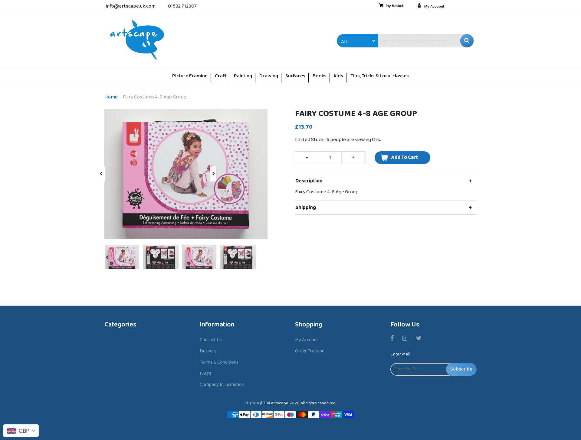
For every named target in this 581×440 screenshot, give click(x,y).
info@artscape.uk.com (131, 6)
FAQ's (205, 373)
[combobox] (413, 40)
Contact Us (211, 340)
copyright (255, 403)
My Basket (395, 6)
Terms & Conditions (219, 362)
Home (111, 97)
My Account (434, 6)
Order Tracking (309, 351)
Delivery (208, 351)
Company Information (222, 385)
